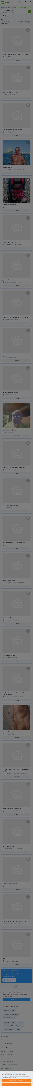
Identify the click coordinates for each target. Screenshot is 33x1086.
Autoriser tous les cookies (16, 1080)
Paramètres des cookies (16, 1084)
